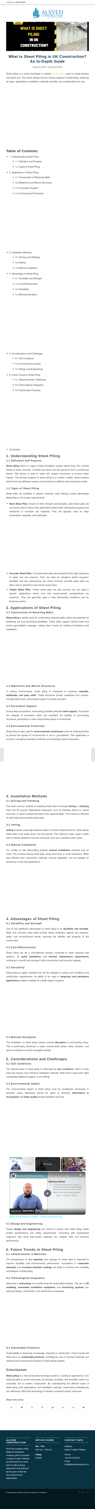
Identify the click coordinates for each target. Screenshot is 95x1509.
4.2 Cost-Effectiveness (26, 283)
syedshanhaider (56, 66)
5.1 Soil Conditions (24, 358)
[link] (13, 1175)
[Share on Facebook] (11, 1407)
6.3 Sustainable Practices (27, 390)
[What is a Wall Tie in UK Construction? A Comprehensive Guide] (93, 754)
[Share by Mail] (84, 1407)
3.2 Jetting (20, 262)
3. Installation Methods (20, 252)
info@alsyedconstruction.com (77, 1464)
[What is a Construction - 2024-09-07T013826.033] (47, 36)
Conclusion (14, 449)
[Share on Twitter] (22, 1407)
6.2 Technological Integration (29, 384)
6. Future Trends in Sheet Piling (24, 374)
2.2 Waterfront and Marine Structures (33, 182)
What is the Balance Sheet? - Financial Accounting (43, 1175)
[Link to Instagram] (83, 1492)
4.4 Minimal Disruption (26, 294)
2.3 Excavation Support (26, 187)
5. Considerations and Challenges (26, 353)
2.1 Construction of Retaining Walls (32, 177)
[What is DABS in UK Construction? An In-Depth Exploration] (2, 754)
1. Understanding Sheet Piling (24, 156)
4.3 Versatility (22, 289)
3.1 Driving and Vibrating (27, 257)
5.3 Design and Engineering (29, 369)
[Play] (73, 1164)
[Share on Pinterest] (42, 1407)
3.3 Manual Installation (26, 267)
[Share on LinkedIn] (53, 1407)
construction (58, 73)
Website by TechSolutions (39, 1492)
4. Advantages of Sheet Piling (23, 273)
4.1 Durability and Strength (28, 278)
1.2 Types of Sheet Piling (27, 166)
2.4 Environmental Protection (29, 193)
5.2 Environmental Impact (28, 363)
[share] (80, 1175)
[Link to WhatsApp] (87, 1492)
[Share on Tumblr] (63, 1407)
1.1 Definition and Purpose (28, 161)
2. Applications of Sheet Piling (24, 172)
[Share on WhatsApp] (32, 1407)
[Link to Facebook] (79, 1492)
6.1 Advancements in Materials (30, 379)
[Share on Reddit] (73, 1407)
